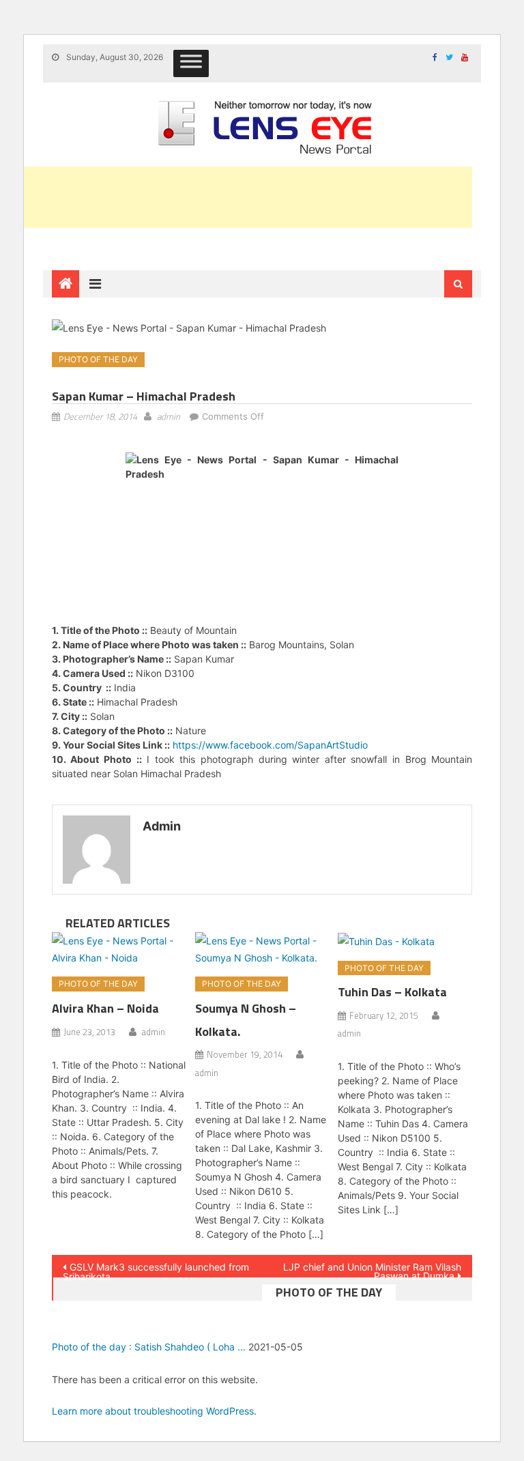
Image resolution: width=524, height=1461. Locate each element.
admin (168, 416)
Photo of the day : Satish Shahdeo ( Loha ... (149, 1346)
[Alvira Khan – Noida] (119, 949)
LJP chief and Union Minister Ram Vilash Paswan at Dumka (372, 1269)
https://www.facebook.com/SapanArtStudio (270, 745)
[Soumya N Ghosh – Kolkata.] (262, 949)
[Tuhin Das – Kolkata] (405, 941)
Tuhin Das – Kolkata (392, 992)
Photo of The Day (98, 359)
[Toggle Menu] (191, 63)
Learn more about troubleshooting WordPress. (154, 1411)
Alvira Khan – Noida (105, 1008)
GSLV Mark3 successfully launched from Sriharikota (156, 1269)
